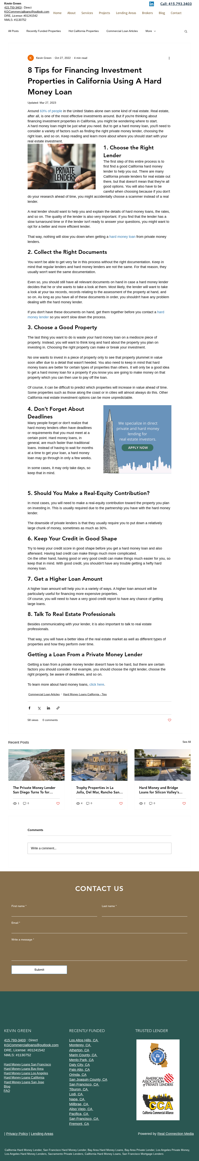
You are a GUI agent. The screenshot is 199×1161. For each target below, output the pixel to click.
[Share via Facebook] (29, 708)
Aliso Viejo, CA (81, 1109)
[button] (186, 31)
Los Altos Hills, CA (84, 1040)
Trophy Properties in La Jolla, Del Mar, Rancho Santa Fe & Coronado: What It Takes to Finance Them (99, 789)
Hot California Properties (84, 31)
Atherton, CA (79, 1050)
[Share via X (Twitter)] (39, 708)
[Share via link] (58, 708)
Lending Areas (42, 1134)
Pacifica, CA (79, 1114)
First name (18, 906)
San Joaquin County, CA (88, 1080)
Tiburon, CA (79, 1089)
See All (186, 741)
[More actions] (169, 58)
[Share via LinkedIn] (48, 708)
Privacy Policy (17, 1134)
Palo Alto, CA (79, 1070)
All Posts (13, 31)
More (149, 31)
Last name (109, 906)
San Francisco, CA (84, 1084)
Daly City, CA (79, 1065)
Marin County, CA (83, 1055)
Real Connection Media (175, 1134)
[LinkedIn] (151, 4)
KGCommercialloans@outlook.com (31, 1045)
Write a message (22, 939)
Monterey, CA (80, 1045)
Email (15, 922)
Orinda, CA (77, 1075)
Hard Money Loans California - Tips (85, 694)
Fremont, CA (79, 1124)
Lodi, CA (76, 1094)
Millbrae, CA (79, 1104)
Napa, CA (77, 1099)
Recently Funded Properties (43, 31)
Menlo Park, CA (81, 1060)
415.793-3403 (13, 7)
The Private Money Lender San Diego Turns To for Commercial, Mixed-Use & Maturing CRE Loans (34, 789)
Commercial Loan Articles (122, 31)
